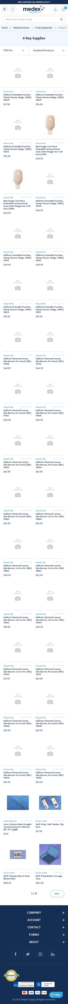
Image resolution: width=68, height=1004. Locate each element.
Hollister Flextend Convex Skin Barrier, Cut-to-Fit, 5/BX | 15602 (17, 620)
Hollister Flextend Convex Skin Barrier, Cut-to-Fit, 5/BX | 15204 (17, 672)
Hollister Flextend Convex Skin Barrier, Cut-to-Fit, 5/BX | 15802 (50, 568)
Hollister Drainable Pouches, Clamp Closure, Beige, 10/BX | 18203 (50, 97)
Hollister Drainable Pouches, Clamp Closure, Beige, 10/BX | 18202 (17, 149)
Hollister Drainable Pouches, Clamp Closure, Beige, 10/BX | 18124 (17, 310)
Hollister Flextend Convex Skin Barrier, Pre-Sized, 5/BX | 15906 (49, 413)
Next (57, 893)
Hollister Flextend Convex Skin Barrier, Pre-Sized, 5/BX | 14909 (17, 723)
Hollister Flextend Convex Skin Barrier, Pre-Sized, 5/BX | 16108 (17, 361)
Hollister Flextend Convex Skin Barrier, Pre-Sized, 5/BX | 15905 (17, 465)
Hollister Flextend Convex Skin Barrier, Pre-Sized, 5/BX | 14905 (49, 775)
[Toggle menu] (5, 9)
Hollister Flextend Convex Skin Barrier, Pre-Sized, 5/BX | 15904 (49, 465)
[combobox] (32, 19)
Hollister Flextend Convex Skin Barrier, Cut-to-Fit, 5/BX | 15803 (17, 568)
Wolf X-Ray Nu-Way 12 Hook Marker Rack (16, 877)
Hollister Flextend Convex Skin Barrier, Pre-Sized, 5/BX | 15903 (17, 517)
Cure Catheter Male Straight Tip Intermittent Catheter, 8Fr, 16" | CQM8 (17, 827)
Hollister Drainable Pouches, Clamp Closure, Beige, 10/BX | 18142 (50, 258)
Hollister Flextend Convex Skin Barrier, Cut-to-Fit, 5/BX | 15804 (50, 517)
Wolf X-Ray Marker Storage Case (49, 877)
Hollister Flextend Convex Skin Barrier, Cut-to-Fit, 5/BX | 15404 (50, 620)
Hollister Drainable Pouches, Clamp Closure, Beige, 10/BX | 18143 (17, 258)
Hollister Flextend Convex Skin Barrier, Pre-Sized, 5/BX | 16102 (17, 413)
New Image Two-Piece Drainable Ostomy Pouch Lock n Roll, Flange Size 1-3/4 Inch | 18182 (17, 205)
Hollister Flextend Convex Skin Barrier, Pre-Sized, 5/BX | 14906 (17, 775)
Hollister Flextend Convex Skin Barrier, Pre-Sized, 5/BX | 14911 (49, 672)
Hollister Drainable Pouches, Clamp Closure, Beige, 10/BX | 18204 (17, 97)
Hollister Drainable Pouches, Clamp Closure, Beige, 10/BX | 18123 (50, 310)
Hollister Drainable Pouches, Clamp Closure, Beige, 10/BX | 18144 (50, 203)
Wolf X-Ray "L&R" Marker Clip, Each (50, 825)
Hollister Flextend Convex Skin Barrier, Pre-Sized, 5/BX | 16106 (49, 361)
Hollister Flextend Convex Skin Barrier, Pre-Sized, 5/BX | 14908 (49, 723)
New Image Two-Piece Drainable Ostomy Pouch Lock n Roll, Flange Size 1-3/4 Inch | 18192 (49, 150)
